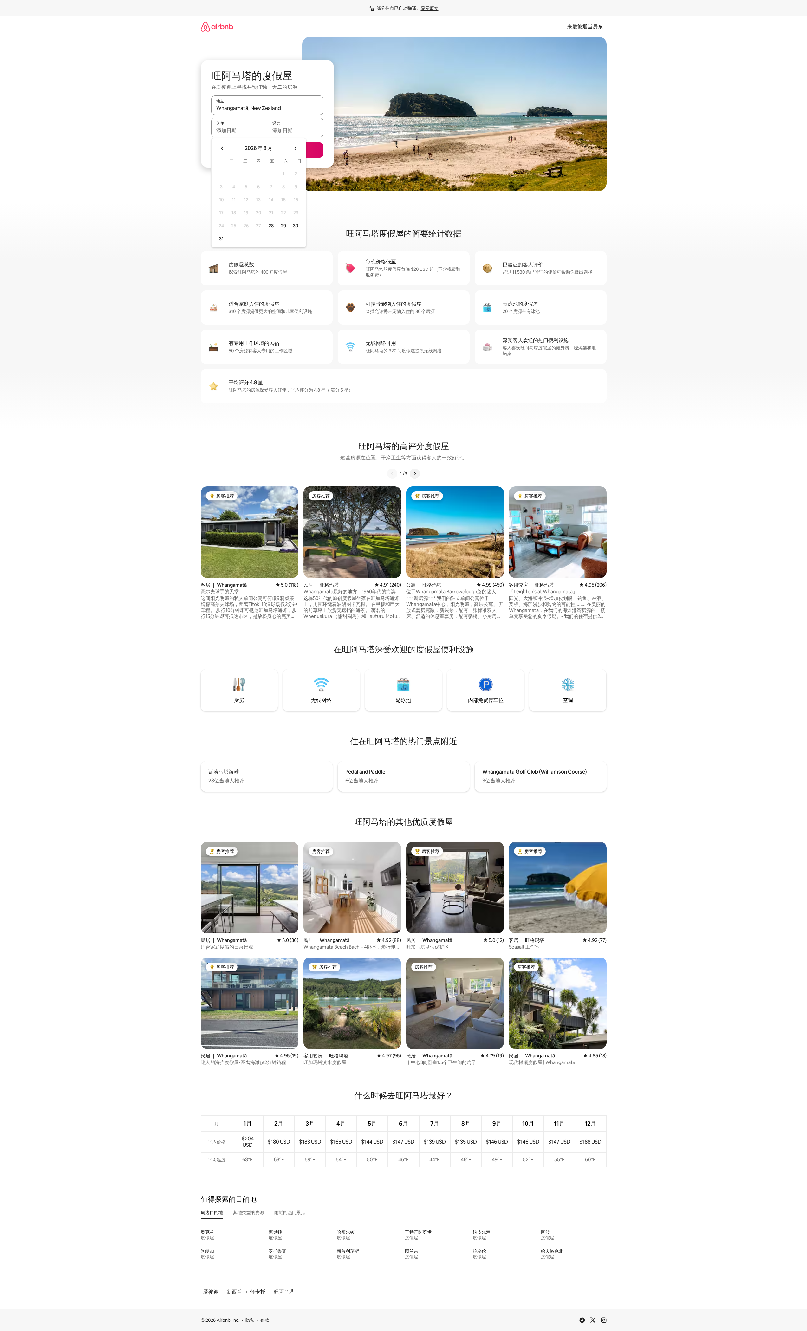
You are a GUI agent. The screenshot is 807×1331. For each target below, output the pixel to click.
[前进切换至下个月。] (295, 148)
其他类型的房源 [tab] (248, 1212)
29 (283, 226)
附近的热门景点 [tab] (289, 1212)
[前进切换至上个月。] (222, 148)
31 (221, 239)
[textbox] (239, 130)
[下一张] (415, 474)
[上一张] (392, 474)
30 (295, 226)
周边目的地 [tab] (212, 1212)
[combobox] (267, 108)
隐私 (249, 1320)
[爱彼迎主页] (217, 26)
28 (271, 226)
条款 (264, 1320)
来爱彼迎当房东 (585, 26)
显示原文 (430, 8)
